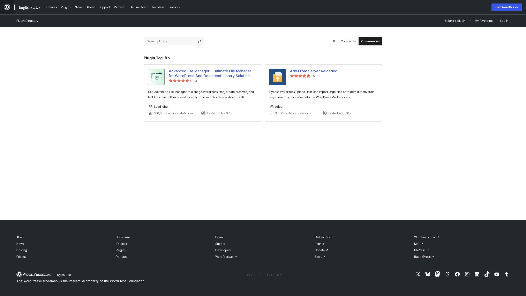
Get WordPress (506, 7)
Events (319, 243)
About (20, 237)
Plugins (121, 250)
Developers (223, 250)
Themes (121, 243)
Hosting (21, 250)
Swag (320, 256)
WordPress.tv (226, 256)
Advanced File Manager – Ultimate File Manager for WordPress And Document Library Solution (210, 73)
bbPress (421, 250)
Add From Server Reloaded (313, 71)
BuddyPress (424, 256)
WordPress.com (426, 237)
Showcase (123, 237)
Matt (419, 243)
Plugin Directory (27, 20)
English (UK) (63, 274)
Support (220, 243)
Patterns (121, 256)
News (20, 243)
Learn (219, 237)
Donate (321, 250)
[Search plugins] (199, 41)
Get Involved (323, 237)
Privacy (21, 256)
